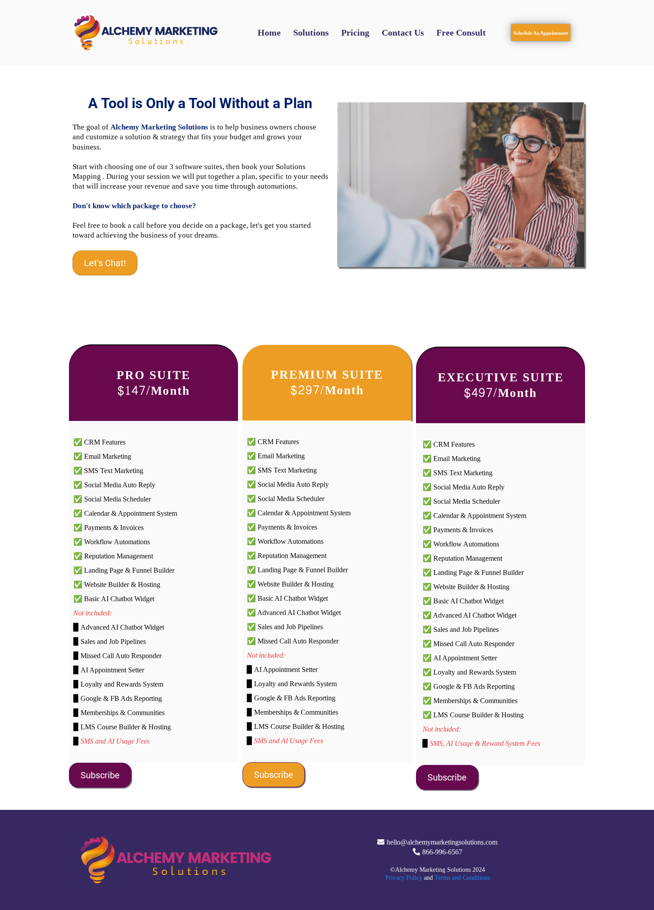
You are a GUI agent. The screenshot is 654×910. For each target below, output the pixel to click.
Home (269, 32)
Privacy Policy (403, 877)
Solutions (311, 32)
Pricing (355, 32)
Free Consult (461, 32)
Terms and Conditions (462, 877)
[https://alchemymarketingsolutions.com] (147, 33)
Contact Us (403, 32)
